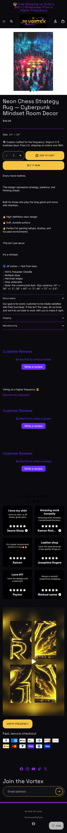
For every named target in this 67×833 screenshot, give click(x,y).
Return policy (9, 298)
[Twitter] (45, 769)
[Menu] (4, 21)
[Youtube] (33, 769)
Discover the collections (16, 394)
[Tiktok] (39, 769)
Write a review (33, 366)
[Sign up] (59, 791)
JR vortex (37, 811)
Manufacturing (10, 325)
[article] (17, 520)
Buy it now (33, 165)
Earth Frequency (17, 723)
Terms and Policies (33, 817)
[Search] (11, 21)
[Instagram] (27, 769)
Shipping (7, 318)
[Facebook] (21, 769)
